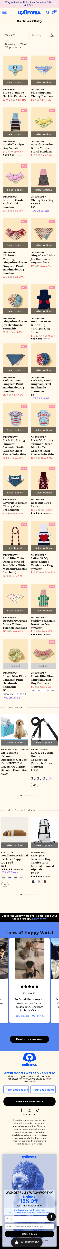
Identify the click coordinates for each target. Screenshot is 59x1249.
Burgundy (45, 778)
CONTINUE (29, 1234)
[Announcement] (28, 4)
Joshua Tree (3, 877)
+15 (34, 785)
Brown (39, 778)
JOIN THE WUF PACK (29, 1101)
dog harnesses (25, 1120)
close (55, 3)
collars (16, 1123)
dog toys (27, 1132)
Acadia (9, 877)
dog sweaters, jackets (30, 1129)
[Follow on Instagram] (29, 1110)
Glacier (21, 877)
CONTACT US (29, 1114)
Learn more (39, 918)
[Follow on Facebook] (21, 1110)
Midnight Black (33, 881)
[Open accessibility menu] (51, 1217)
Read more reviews (29, 1039)
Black (33, 778)
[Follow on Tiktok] (37, 1110)
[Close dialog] (53, 1157)
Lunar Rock (39, 881)
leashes (38, 1120)
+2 (5, 884)
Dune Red (45, 881)
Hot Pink (51, 778)
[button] (8, 155)
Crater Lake (15, 877)
